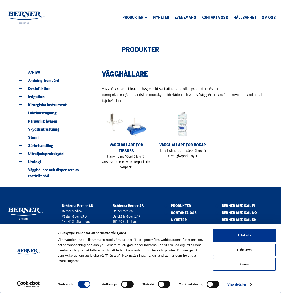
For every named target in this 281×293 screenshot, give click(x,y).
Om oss (269, 17)
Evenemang (185, 17)
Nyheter (161, 17)
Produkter (133, 17)
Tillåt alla (244, 235)
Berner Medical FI (238, 206)
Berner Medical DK (239, 220)
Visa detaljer (237, 284)
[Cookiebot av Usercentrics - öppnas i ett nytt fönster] (28, 284)
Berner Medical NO (239, 213)
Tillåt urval (244, 250)
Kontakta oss (214, 17)
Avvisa (244, 264)
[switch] (127, 284)
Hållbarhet (244, 17)
